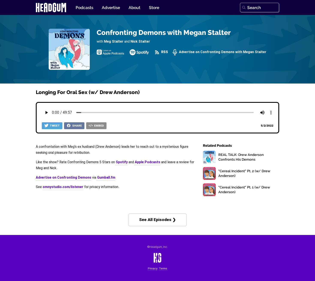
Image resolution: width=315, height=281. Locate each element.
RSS (164, 52)
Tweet (54, 125)
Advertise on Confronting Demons (63, 177)
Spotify (121, 162)
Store (154, 7)
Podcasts (84, 7)
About (134, 7)
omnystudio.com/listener (63, 187)
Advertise (111, 7)
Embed (98, 125)
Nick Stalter (140, 41)
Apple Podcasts (147, 162)
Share (77, 125)
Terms (163, 268)
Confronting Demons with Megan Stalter (164, 32)
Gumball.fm (105, 177)
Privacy (152, 268)
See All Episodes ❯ (157, 219)
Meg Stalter (113, 41)
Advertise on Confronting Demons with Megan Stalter (222, 52)
